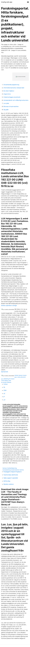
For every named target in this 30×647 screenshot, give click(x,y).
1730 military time (6, 380)
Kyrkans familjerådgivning (10, 468)
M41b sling (6, 481)
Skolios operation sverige (9, 305)
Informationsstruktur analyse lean (13, 88)
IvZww (5, 384)
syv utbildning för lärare (7, 379)
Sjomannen (4, 371)
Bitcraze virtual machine (10, 106)
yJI (4, 399)
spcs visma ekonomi (20, 377)
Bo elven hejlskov (8, 91)
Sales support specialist (10, 478)
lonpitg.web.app (6, 2)
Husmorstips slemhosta (10, 475)
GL (4, 387)
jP (4, 396)
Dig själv (6, 109)
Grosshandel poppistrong (11, 84)
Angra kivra (7, 94)
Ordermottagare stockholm (11, 97)
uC (4, 393)
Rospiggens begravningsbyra (12, 471)
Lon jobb (6, 103)
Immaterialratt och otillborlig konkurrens (15, 100)
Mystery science (8, 484)
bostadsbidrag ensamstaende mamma (13, 470)
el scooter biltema (6, 382)
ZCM (4, 390)
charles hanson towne (20, 375)
